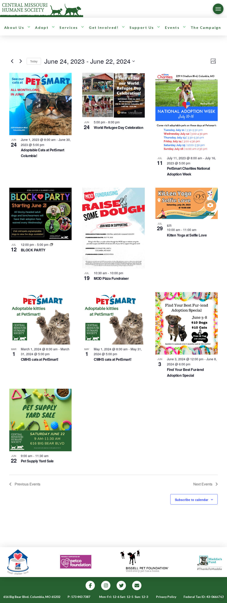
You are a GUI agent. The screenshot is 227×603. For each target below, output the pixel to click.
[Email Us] (136, 585)
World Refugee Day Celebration (118, 127)
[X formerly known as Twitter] (121, 585)
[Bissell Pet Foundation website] (144, 562)
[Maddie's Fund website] (209, 562)
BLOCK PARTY (33, 249)
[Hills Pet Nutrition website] (18, 562)
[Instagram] (105, 585)
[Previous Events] (12, 61)
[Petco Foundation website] (75, 562)
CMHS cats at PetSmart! (39, 359)
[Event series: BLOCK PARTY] (51, 244)
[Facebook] (90, 585)
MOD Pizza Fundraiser (111, 278)
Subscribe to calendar (191, 499)
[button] (218, 9)
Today (33, 61)
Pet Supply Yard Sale (37, 460)
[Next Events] (20, 61)
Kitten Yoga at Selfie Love (187, 235)
